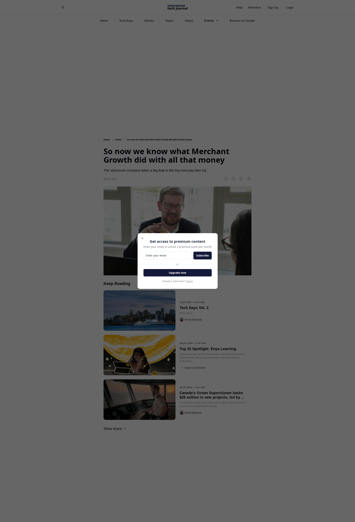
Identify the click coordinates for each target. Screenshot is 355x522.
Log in (189, 281)
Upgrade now (177, 272)
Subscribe (202, 255)
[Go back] (143, 238)
